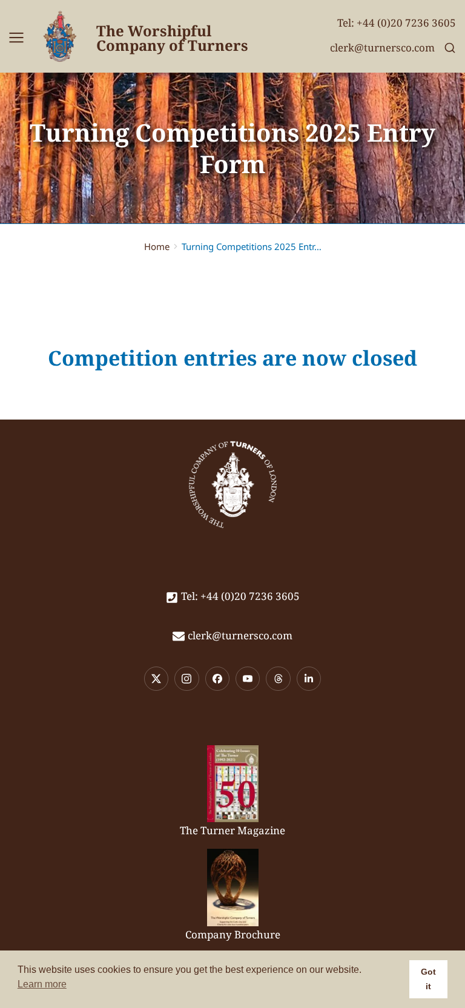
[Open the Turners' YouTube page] (248, 679)
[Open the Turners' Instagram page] (186, 679)
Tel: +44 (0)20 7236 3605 (396, 23)
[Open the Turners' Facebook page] (217, 679)
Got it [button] (428, 979)
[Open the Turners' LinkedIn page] (309, 679)
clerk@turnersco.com (382, 47)
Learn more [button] (42, 984)
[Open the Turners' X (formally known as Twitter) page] (156, 679)
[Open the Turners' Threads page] (278, 679)
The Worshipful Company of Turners (172, 38)
